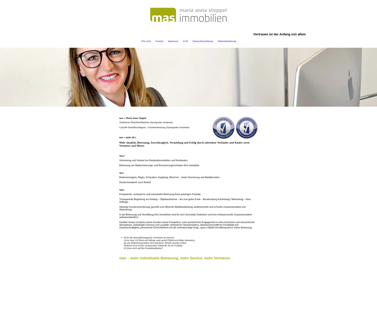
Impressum (173, 41)
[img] (188, 14)
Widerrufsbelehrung (227, 41)
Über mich (146, 41)
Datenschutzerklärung (203, 41)
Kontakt (159, 41)
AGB (185, 41)
